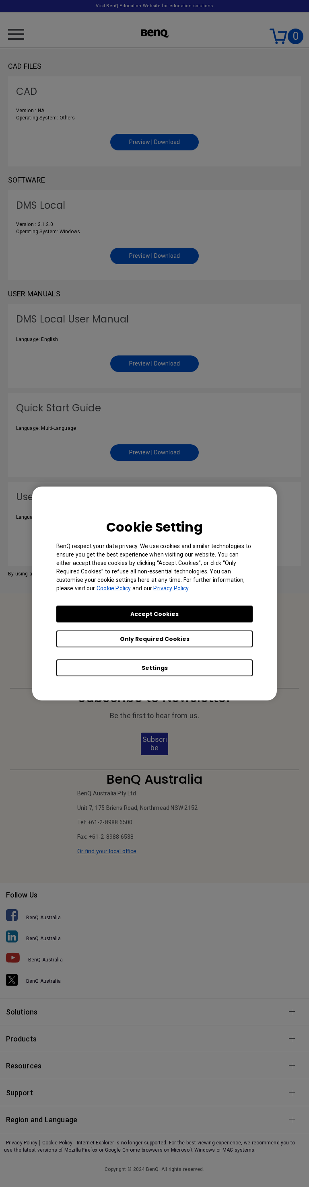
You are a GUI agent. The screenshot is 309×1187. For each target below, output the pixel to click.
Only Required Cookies (155, 639)
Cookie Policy (114, 588)
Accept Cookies (154, 614)
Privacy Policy (170, 588)
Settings (155, 668)
